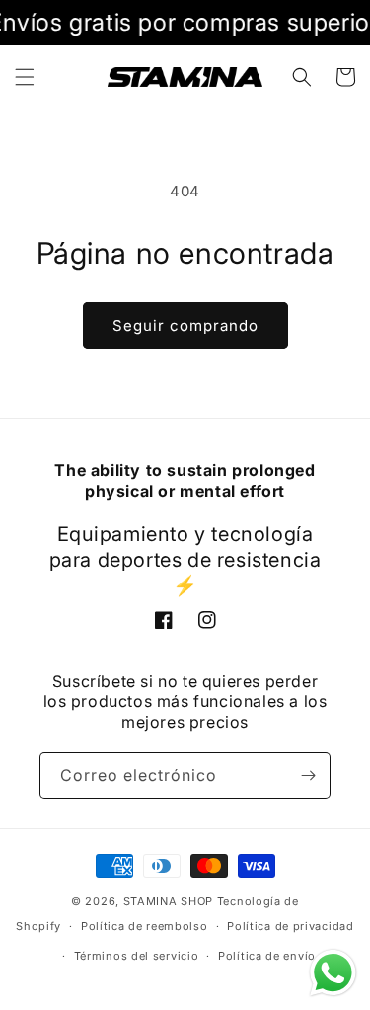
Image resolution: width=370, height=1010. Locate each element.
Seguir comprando (185, 325)
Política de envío (267, 956)
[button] (24, 77)
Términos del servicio (136, 956)
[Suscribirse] (308, 775)
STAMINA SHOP (168, 901)
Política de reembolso (144, 926)
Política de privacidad (290, 926)
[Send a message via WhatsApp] (333, 973)
